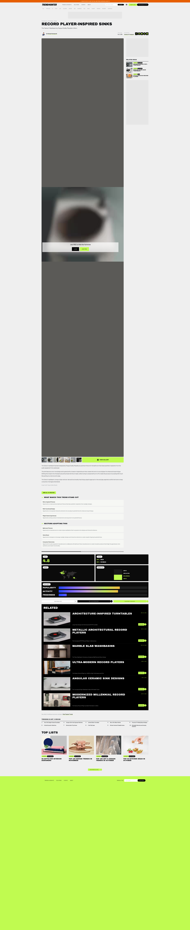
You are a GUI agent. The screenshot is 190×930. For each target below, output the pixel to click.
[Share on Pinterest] (147, 33)
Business (79, 8)
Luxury (93, 8)
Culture (65, 8)
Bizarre (104, 8)
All (43, 8)
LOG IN (75, 249)
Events (83, 4)
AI (52, 8)
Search (120, 4)
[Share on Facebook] (141, 33)
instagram (132, 34)
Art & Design (50, 21)
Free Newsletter (143, 4)
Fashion (98, 8)
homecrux (126, 34)
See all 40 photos (48, 492)
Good (88, 8)
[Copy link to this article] (136, 33)
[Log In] (126, 4)
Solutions (76, 4)
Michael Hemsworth (52, 33)
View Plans (133, 4)
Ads (75, 8)
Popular (48, 8)
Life (60, 8)
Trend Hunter (44, 21)
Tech (56, 8)
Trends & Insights (67, 4)
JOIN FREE (84, 249)
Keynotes (110, 8)
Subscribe (141, 780)
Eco (84, 8)
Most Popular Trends (68, 714)
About (89, 4)
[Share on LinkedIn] (139, 33)
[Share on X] (144, 33)
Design (70, 8)
